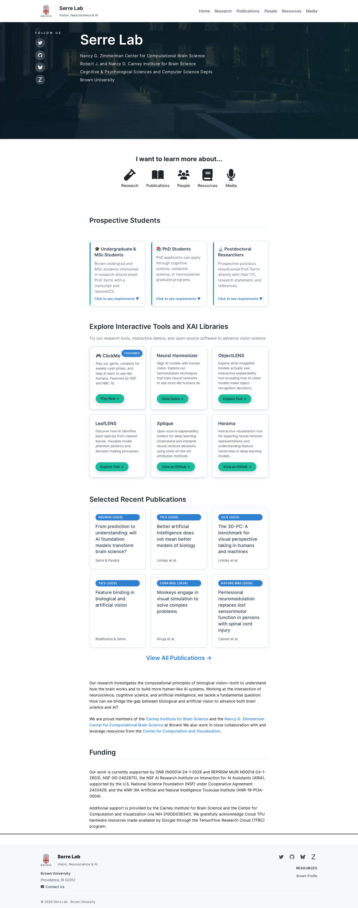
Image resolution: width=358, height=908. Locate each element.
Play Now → (110, 398)
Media (311, 11)
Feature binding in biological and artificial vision (114, 599)
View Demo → (173, 399)
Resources (291, 11)
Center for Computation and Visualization (181, 731)
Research (223, 11)
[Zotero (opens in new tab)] (40, 79)
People (270, 11)
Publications (248, 11)
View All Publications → (179, 657)
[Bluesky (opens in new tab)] (40, 67)
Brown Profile (306, 876)
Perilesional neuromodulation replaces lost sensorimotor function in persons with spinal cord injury (239, 611)
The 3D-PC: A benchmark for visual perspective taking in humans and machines (237, 539)
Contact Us (55, 887)
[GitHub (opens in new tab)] (40, 55)
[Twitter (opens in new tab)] (40, 43)
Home (204, 11)
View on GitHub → (176, 467)
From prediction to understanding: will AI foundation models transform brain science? (116, 539)
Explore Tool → (234, 399)
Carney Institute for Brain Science (177, 718)
